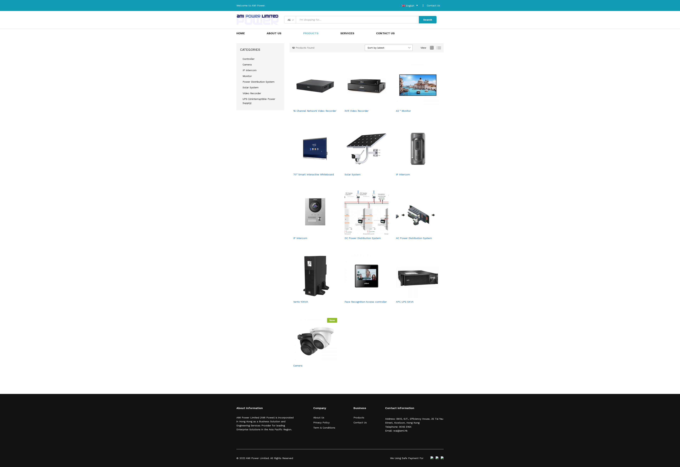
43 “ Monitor (403, 110)
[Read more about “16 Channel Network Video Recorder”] (311, 105)
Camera (297, 365)
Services (347, 33)
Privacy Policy (321, 422)
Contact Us (433, 5)
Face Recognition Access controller (366, 301)
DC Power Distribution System (363, 238)
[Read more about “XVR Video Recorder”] (362, 105)
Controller (248, 58)
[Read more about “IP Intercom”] (414, 169)
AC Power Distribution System (414, 238)
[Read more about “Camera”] (311, 360)
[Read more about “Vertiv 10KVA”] (311, 296)
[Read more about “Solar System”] (362, 169)
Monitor (247, 76)
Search (427, 19)
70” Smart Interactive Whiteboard (313, 174)
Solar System (353, 174)
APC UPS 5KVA (404, 301)
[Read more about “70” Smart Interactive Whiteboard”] (311, 169)
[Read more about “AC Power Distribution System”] (414, 232)
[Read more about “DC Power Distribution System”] (362, 232)
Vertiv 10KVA (300, 301)
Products (311, 33)
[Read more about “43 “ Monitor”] (414, 105)
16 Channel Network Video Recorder (314, 110)
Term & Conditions (324, 427)
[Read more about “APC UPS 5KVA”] (414, 296)
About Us (274, 33)
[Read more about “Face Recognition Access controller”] (362, 296)
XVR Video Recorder (357, 110)
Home (240, 33)
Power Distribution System (258, 81)
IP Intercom (403, 174)
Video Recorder (252, 93)
